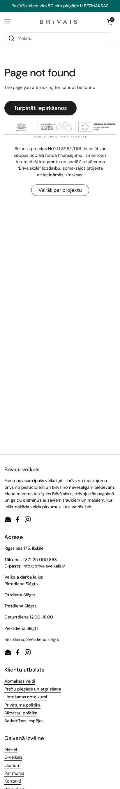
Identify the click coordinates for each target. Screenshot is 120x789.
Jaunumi (13, 765)
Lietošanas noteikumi (25, 697)
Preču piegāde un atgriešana (32, 689)
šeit (88, 507)
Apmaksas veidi (19, 681)
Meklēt (10, 749)
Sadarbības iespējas (23, 721)
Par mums (14, 773)
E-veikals (13, 757)
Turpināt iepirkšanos (40, 108)
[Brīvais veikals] (58, 22)
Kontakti (12, 781)
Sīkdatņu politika (20, 713)
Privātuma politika (22, 705)
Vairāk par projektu (60, 190)
